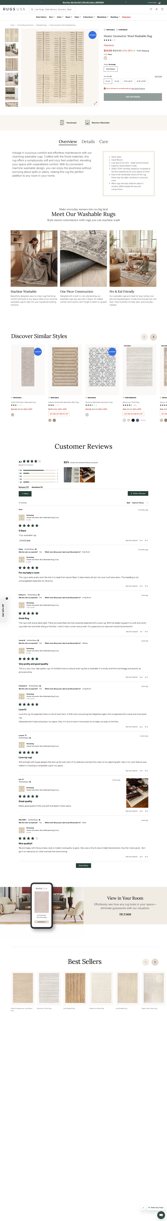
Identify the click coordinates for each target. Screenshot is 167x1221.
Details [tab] (88, 141)
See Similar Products (138, 88)
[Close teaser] (7, 598)
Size (51, 17)
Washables (102, 17)
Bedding (114, 17)
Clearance (126, 17)
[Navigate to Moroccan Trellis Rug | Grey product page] (139, 367)
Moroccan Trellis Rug (131, 402)
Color (59, 17)
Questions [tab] (37, 487)
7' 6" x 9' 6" (128, 81)
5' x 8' (117, 81)
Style (77, 17)
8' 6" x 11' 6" (141, 81)
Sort (128, 503)
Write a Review (140, 494)
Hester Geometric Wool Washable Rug (62, 25)
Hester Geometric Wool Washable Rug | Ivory (43, 519)
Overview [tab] (68, 141)
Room (68, 17)
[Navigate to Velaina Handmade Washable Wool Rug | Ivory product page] (65, 367)
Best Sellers (41, 17)
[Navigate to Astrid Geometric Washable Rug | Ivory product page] (28, 367)
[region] (80, 474)
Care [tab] (103, 141)
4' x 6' (108, 81)
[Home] (14, 9)
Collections (88, 17)
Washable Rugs (41, 25)
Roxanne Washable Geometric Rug (98, 402)
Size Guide (158, 76)
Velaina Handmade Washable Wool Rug (63, 402)
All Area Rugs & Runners (25, 25)
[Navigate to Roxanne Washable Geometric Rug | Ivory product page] (102, 367)
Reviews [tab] (24, 487)
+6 (143, 420)
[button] (109, 39)
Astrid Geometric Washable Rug (23, 402)
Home (12, 25)
